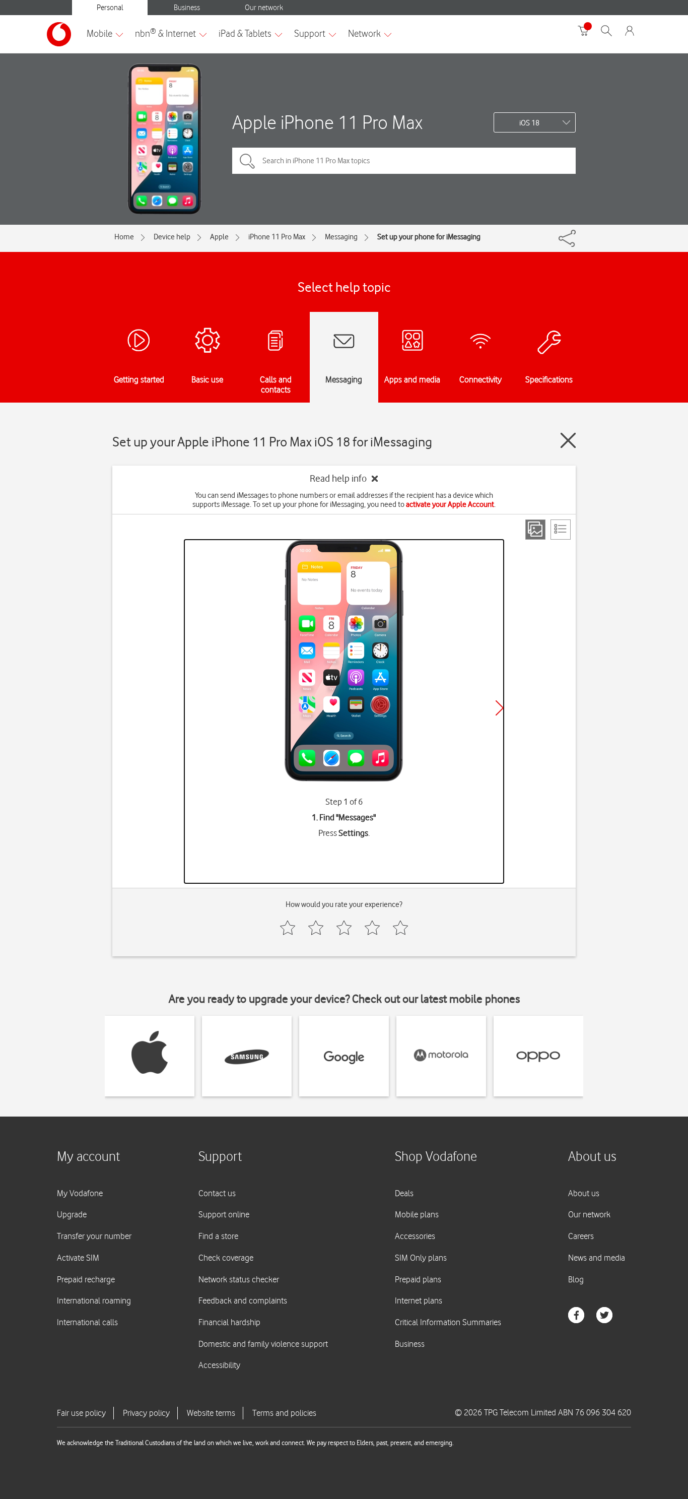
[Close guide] (568, 440)
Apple (219, 236)
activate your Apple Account (450, 504)
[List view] (561, 529)
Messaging (341, 236)
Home (124, 236)
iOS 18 (529, 122)
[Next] (500, 707)
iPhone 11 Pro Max (276, 236)
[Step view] (535, 529)
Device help (172, 236)
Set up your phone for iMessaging (428, 236)
